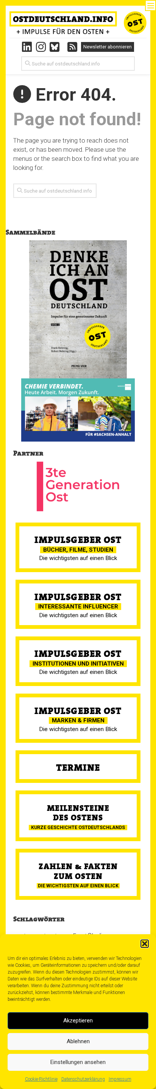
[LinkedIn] (27, 47)
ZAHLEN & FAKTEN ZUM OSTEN (78, 871)
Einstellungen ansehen (78, 1062)
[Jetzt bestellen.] (78, 309)
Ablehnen (78, 1041)
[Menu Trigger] (150, 5)
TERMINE (78, 767)
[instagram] (41, 47)
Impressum (120, 1079)
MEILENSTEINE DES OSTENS (78, 813)
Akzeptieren (78, 1020)
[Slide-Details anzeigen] (78, 410)
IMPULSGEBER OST (78, 540)
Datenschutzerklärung (83, 1079)
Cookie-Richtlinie (41, 1079)
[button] (144, 943)
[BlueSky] (57, 47)
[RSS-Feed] (72, 47)
